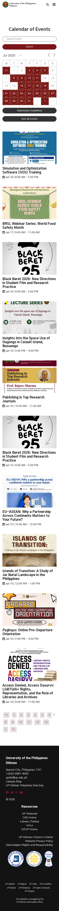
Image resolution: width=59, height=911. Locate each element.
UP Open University (41, 888)
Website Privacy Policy (39, 841)
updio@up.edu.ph (16, 777)
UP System (10, 884)
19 (44, 85)
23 (21, 93)
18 (37, 85)
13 (46, 722)
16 (21, 85)
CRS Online (30, 817)
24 (29, 93)
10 (29, 78)
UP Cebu (33, 884)
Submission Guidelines (29, 110)
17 (29, 85)
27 (52, 93)
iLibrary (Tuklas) (29, 821)
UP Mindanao (24, 888)
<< (6, 715)
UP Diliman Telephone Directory (25, 785)
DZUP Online (29, 829)
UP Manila (11, 888)
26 (44, 93)
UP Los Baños (45, 884)
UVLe (29, 825)
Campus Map (14, 781)
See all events (29, 118)
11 (37, 78)
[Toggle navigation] (54, 4)
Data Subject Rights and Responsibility (29, 844)
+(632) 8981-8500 (17, 773)
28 (6, 101)
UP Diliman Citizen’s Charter (36, 837)
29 (13, 101)
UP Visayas (29, 891)
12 (37, 722)
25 (37, 93)
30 (6, 70)
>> (13, 729)
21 (6, 93)
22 (13, 93)
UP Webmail (29, 813)
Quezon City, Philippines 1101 (23, 770)
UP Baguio (22, 884)
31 (29, 101)
